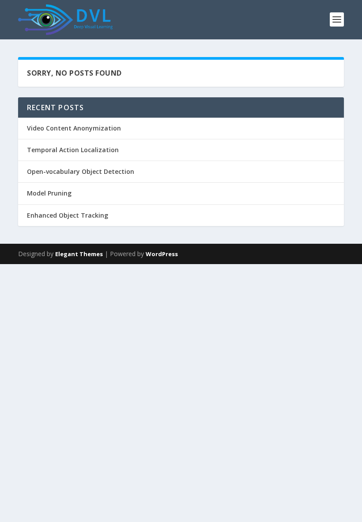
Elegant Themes (79, 254)
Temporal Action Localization (73, 150)
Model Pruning (49, 193)
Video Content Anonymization (74, 128)
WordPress (162, 254)
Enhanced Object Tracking (67, 215)
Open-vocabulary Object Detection (80, 171)
